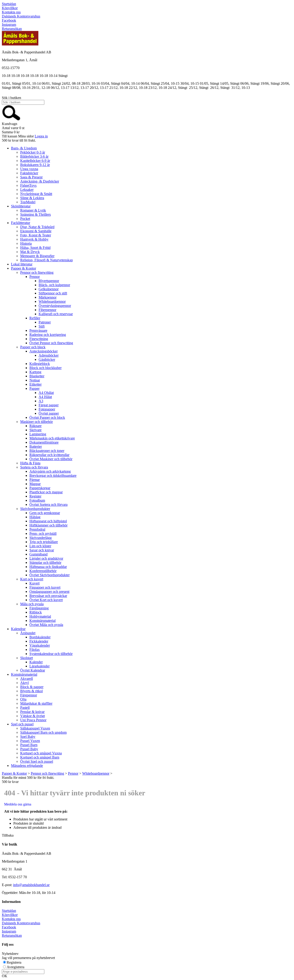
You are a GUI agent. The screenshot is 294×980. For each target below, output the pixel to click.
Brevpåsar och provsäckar (48, 596)
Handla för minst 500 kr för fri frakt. (28, 780)
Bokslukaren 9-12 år (35, 165)
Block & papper (31, 687)
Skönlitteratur (21, 206)
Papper (34, 388)
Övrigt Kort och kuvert (46, 600)
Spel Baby (27, 737)
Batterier (35, 446)
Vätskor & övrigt (32, 716)
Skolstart (26, 658)
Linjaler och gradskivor (46, 558)
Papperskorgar (39, 488)
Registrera (14, 962)
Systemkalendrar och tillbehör (51, 654)
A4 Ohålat (46, 393)
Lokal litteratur (21, 264)
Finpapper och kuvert (44, 587)
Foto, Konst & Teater (35, 235)
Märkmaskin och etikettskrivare (52, 438)
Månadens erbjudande (27, 766)
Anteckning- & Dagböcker (39, 181)
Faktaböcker (29, 173)
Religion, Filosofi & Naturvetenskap (46, 260)
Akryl (24, 683)
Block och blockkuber (45, 368)
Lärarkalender (39, 666)
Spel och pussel (22, 724)
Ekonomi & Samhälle (35, 231)
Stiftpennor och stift (53, 293)
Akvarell (26, 678)
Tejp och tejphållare (43, 542)
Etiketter (35, 384)
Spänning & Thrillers (35, 214)
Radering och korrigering (47, 335)
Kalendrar (18, 629)
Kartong (35, 372)
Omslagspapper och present (49, 591)
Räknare (35, 426)
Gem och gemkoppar (44, 513)
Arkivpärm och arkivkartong (50, 471)
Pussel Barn (28, 745)
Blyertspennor (49, 281)
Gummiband (38, 554)
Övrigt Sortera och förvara (48, 504)
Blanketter (36, 376)
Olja (23, 699)
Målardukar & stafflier (36, 703)
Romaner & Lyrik (33, 210)
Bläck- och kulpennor (54, 285)
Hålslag (34, 517)
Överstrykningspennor (55, 306)
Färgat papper (49, 405)
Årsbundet (27, 633)
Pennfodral (37, 529)
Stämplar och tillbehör (45, 562)
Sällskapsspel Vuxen (35, 728)
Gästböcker (47, 359)
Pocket (25, 219)
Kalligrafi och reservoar (56, 314)
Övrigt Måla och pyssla (46, 625)
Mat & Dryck (30, 252)
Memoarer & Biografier (37, 256)
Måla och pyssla (32, 604)
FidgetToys (28, 185)
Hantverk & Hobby (34, 239)
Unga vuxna (29, 169)
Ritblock (35, 612)
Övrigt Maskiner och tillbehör (50, 459)
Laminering (37, 434)
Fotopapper (47, 409)
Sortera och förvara (34, 467)
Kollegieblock (39, 364)
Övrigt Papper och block (47, 417)
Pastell (25, 708)
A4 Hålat (45, 397)
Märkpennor (48, 297)
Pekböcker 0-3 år (32, 152)
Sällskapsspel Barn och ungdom (43, 732)
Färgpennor (28, 695)
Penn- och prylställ (43, 533)
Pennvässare (38, 330)
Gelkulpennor (49, 289)
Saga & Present (31, 177)
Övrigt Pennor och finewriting (51, 343)
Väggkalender (39, 645)
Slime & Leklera (32, 198)
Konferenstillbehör (43, 571)
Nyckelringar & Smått (36, 194)
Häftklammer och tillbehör (48, 525)
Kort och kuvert (31, 579)
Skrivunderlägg (40, 538)
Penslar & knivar (32, 712)
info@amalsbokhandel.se (31, 885)
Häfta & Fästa (30, 463)
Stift (42, 326)
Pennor (34, 277)
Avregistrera (15, 967)
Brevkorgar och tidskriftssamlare (52, 475)
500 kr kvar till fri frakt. (19, 140)
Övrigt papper (49, 413)
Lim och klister (40, 546)
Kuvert (34, 583)
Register (35, 496)
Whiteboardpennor (52, 301)
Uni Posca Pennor (33, 720)
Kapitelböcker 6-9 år (35, 161)
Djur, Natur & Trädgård (37, 227)
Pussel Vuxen (30, 741)
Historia (26, 243)
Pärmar (34, 480)
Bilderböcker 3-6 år (34, 156)
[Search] (11, 120)
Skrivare (35, 430)
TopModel (27, 202)
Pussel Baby (29, 749)
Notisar (34, 380)
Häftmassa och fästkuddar (48, 567)
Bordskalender (40, 637)
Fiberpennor (47, 310)
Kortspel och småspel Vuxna (41, 753)
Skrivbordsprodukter (35, 509)
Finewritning (38, 339)
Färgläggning (39, 608)
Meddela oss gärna (17, 804)
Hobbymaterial (40, 616)
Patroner (45, 322)
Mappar (35, 484)
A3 (41, 401)
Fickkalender (38, 641)
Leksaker (27, 190)
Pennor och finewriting (37, 272)
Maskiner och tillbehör (36, 422)
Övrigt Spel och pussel (36, 761)
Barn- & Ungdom (24, 148)
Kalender (36, 662)
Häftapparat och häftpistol (48, 521)
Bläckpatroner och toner (46, 451)
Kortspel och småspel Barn (39, 757)
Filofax (34, 649)
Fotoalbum (37, 500)
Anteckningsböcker (43, 351)
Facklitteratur (20, 223)
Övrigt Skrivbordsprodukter (49, 575)
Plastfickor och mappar (46, 492)
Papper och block (32, 347)
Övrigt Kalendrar (32, 670)
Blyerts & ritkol (31, 691)
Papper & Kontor (23, 268)
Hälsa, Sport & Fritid (35, 248)
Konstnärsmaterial (42, 620)
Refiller (34, 318)
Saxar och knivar (41, 550)
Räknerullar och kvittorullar (49, 455)
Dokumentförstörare (44, 442)
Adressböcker (49, 355)
